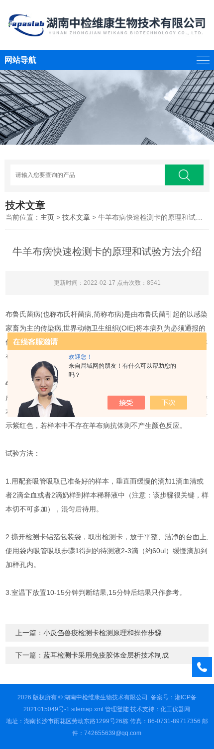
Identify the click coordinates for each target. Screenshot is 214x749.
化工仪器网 (175, 709)
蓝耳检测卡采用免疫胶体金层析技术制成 (106, 655)
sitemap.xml (87, 709)
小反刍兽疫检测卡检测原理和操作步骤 (102, 633)
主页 (47, 217)
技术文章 (76, 217)
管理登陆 (117, 709)
